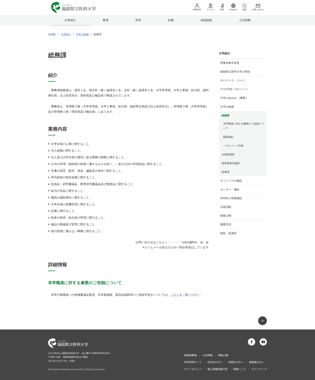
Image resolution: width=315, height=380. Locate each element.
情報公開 (225, 215)
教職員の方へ (256, 362)
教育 (106, 20)
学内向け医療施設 (231, 198)
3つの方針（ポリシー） (234, 89)
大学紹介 (70, 20)
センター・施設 (229, 189)
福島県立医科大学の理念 (235, 71)
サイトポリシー (193, 369)
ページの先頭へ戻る (262, 320)
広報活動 (225, 207)
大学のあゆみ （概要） (234, 98)
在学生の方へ (215, 362)
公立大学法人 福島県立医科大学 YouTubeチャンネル (263, 342)
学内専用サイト (193, 362)
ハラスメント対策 (233, 145)
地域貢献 (206, 20)
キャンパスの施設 (231, 180)
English (233, 9)
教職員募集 (190, 355)
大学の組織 (227, 106)
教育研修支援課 (231, 163)
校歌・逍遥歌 (228, 233)
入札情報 (207, 355)
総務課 (225, 115)
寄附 (222, 9)
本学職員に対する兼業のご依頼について (243, 126)
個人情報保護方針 (217, 369)
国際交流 (225, 224)
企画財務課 (228, 154)
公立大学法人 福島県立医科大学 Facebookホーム (251, 342)
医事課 (225, 171)
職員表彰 (228, 136)
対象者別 (197, 9)
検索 (244, 9)
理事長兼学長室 (229, 63)
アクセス (211, 9)
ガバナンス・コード (232, 80)
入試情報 (245, 20)
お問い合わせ (258, 9)
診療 (171, 20)
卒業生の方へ (236, 362)
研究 (138, 20)
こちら (175, 294)
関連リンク (239, 369)
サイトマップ (259, 369)
